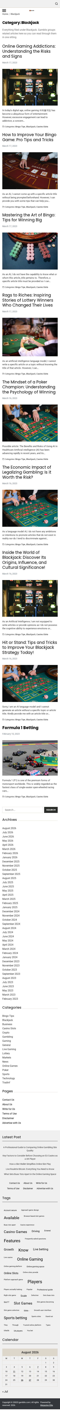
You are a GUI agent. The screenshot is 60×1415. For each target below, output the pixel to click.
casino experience (27, 1225)
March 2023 (8, 994)
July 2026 (7, 832)
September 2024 (11, 923)
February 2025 (10, 903)
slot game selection (11, 1310)
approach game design (30, 1210)
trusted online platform (32, 1325)
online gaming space (35, 1267)
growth (9, 1249)
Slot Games (23, 1303)
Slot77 (6, 1302)
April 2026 (7, 844)
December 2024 (10, 911)
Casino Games (15, 1232)
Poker (5, 1070)
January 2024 (9, 957)
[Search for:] (22, 810)
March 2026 (8, 849)
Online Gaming (30, 1259)
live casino (8, 1257)
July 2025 (7, 882)
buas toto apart (10, 1225)
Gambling (7, 1036)
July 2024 (7, 932)
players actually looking (13, 1289)
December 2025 (10, 861)
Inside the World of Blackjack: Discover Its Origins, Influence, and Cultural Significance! (24, 560)
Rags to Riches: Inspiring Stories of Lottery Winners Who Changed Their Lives (27, 300)
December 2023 (10, 961)
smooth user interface (42, 1310)
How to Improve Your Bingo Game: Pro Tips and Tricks (29, 137)
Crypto (5, 1032)
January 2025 (9, 907)
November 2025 (11, 865)
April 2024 (7, 944)
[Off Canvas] (4, 10)
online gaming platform (13, 1266)
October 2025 (9, 869)
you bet (30, 1331)
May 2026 (7, 840)
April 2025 (7, 894)
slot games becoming (45, 1302)
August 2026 (9, 828)
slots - (26, 1310)
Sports (5, 1074)
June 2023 (8, 986)
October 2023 (9, 969)
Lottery (6, 1053)
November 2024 (11, 915)
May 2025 (7, 890)
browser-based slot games (34, 1216)
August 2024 (9, 928)
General (6, 1045)
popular (29, 1289)
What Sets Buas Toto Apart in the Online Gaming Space (30, 1174)
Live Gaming (9, 1049)
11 (14, 1371)
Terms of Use (9, 1113)
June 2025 (8, 886)
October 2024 (9, 919)
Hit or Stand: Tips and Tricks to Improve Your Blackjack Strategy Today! (29, 647)
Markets (6, 1057)
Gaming (6, 1040)
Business (7, 1024)
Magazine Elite (46, 1405)
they (6, 1325)
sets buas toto (48, 1295)
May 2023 (7, 990)
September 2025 (11, 874)
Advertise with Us (11, 1122)
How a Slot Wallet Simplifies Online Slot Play (30, 1164)
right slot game (10, 1295)
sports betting (15, 1318)
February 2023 (10, 998)
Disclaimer (8, 1118)
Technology (8, 1078)
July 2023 (7, 982)
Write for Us (8, 1109)
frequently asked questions (35, 1239)
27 (30, 1380)
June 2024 (8, 936)
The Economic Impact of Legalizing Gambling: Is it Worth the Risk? (26, 472)
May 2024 (7, 940)
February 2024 (10, 953)
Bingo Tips (20, 126)
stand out (49, 1316)
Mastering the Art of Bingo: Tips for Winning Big (28, 218)
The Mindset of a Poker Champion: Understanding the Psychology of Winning (29, 387)
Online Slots (11, 1273)
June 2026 (8, 836)
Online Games (10, 1065)
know (23, 1250)
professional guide (45, 1290)
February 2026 (10, 853)
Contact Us (8, 1099)
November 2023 (11, 965)
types (48, 1325)
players (35, 1281)
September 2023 (11, 973)
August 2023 (9, 978)
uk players (18, 1331)
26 (22, 1380)
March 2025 (8, 899)
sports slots (36, 1316)
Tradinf (6, 1082)
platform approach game (13, 1280)
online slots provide (30, 1272)
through (15, 1325)
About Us (7, 1104)
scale (24, 1295)
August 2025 (9, 878)
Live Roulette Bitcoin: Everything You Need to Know (30, 1169)
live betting (40, 1249)
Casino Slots (42, 126)
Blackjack (31, 126)
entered (47, 1231)
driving (36, 1231)
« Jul (5, 1391)
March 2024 (8, 948)
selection (34, 1295)
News (5, 1061)
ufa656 (6, 1331)
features (12, 1240)
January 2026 (9, 857)
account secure (10, 1210)
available (11, 1218)
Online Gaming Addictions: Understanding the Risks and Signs (29, 51)
